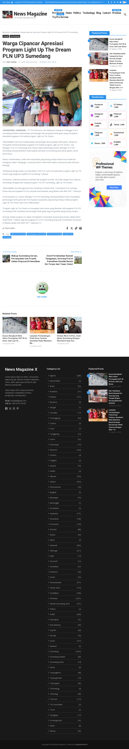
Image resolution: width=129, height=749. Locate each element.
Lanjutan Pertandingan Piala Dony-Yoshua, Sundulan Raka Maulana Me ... (41, 339)
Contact (107, 12)
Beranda (6, 32)
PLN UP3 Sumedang (54, 234)
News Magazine (30, 13)
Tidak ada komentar (29, 62)
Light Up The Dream (18, 234)
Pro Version (58, 12)
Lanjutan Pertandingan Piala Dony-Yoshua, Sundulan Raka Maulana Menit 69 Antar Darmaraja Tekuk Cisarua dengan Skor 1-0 (116, 420)
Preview (116, 12)
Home (69, 12)
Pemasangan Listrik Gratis (36, 234)
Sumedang (15, 32)
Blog (98, 12)
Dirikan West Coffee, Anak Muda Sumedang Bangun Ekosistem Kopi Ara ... (69, 338)
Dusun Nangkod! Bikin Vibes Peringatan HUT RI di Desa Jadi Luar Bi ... (15, 338)
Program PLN (68, 234)
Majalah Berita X (82, 744)
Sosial (5, 36)
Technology (89, 12)
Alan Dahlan (12, 62)
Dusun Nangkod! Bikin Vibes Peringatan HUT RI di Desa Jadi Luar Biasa (116, 379)
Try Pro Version (60, 16)
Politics (77, 12)
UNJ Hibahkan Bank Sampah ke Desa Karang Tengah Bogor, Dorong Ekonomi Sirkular (117, 58)
